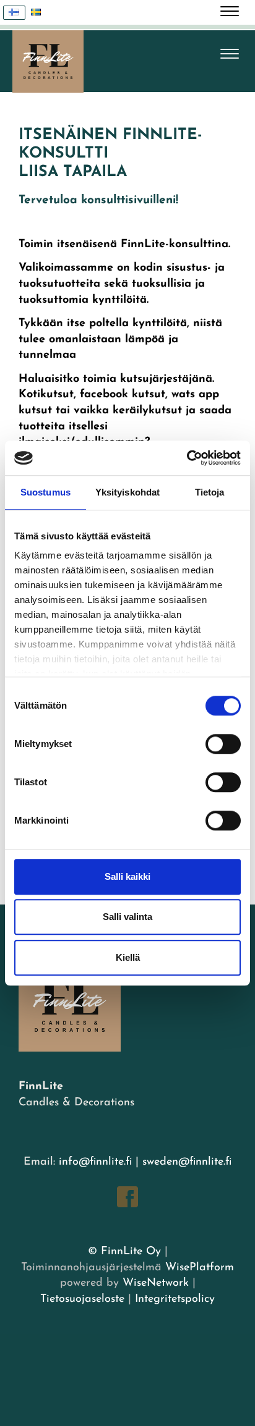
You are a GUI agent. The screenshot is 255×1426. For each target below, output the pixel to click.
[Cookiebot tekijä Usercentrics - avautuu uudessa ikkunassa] (186, 458)
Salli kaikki (127, 876)
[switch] (223, 744)
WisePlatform (199, 1267)
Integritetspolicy (173, 1299)
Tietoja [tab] (210, 492)
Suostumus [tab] (45, 492)
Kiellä (128, 957)
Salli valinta (127, 916)
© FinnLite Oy (124, 1251)
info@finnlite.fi (95, 1162)
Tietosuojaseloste (82, 1299)
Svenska (36, 13)
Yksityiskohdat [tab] (127, 492)
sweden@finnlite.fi (186, 1162)
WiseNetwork (156, 1283)
